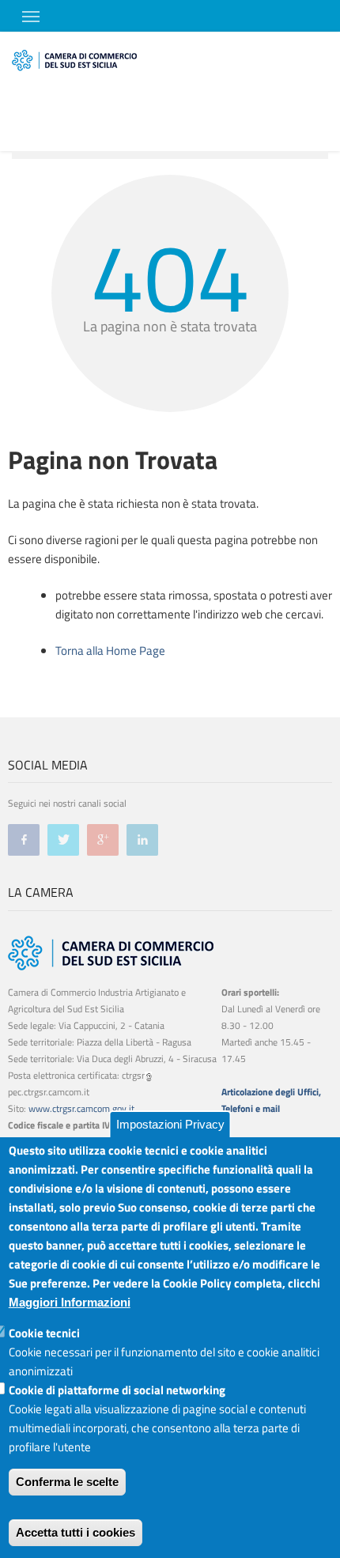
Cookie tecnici (44, 1333)
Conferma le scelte (67, 1481)
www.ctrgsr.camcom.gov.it (81, 1108)
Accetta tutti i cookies (75, 1532)
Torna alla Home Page (110, 650)
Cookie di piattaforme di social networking (117, 1390)
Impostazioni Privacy (170, 1124)
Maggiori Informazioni (69, 1302)
